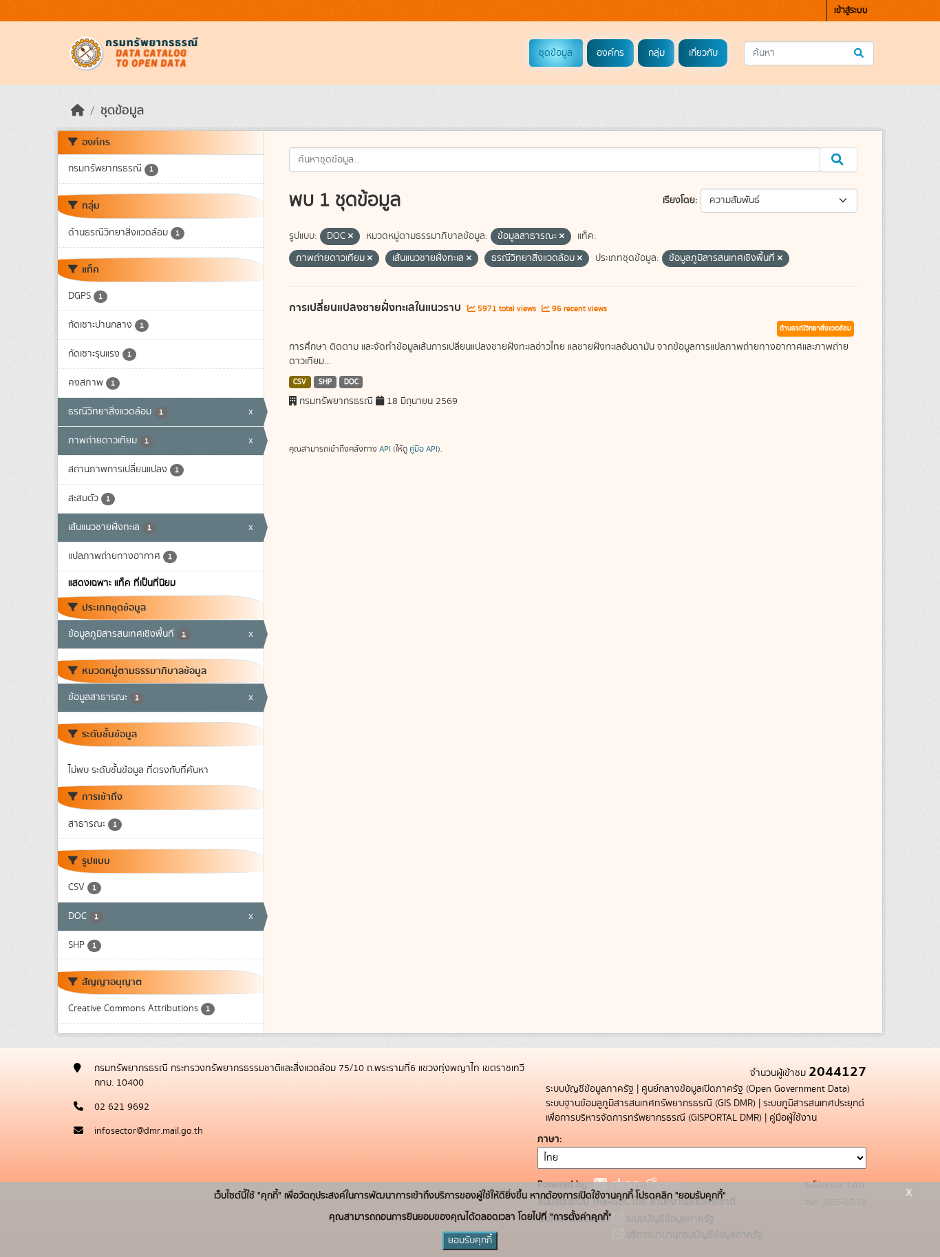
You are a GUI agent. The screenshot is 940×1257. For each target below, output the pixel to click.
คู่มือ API (423, 449)
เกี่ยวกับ (703, 53)
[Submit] (860, 53)
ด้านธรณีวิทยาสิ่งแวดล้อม (815, 328)
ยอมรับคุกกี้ (470, 1240)
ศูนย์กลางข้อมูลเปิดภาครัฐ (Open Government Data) (745, 1089)
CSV (299, 382)
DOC (351, 382)
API (385, 449)
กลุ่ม (656, 53)
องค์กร (610, 53)
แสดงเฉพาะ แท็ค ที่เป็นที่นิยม (121, 583)
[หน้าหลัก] (78, 111)
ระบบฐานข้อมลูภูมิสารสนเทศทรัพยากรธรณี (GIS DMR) (651, 1103)
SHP (325, 382)
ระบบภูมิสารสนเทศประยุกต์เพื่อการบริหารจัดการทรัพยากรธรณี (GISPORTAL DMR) (705, 1111)
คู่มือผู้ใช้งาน (793, 1118)
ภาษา (548, 1139)
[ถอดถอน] (350, 236)
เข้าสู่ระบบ (851, 10)
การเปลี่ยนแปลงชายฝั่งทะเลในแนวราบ (376, 308)
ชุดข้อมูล (556, 53)
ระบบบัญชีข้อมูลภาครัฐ (590, 1089)
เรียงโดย (679, 200)
